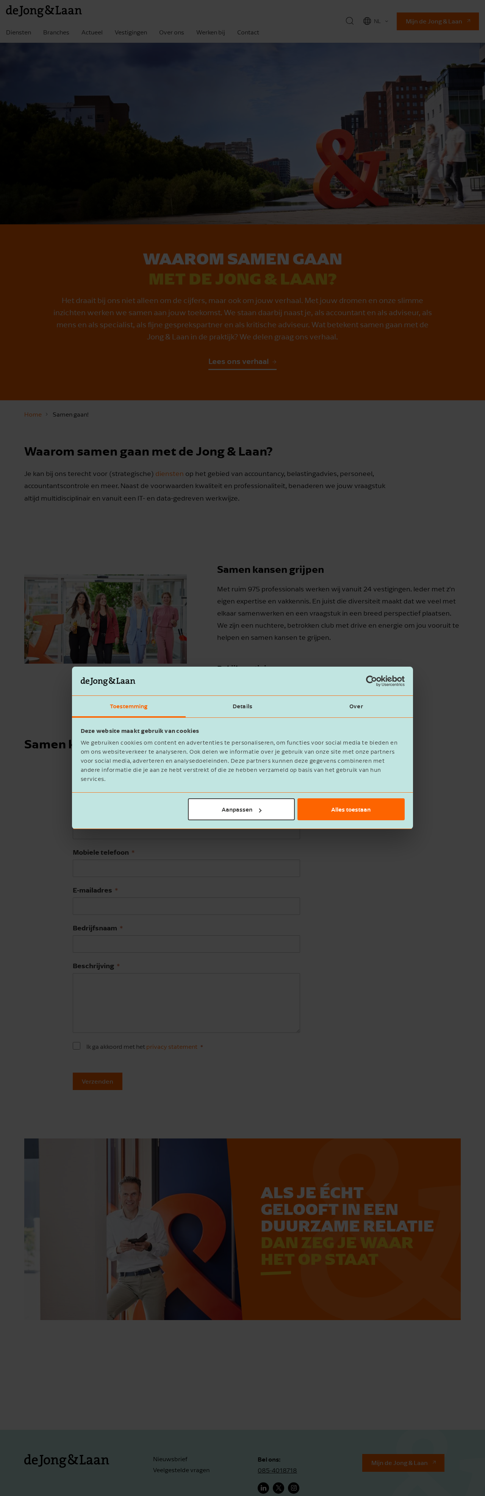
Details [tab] (242, 706)
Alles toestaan (351, 809)
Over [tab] (356, 706)
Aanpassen (237, 809)
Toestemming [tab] (128, 706)
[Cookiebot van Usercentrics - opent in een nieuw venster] (371, 681)
